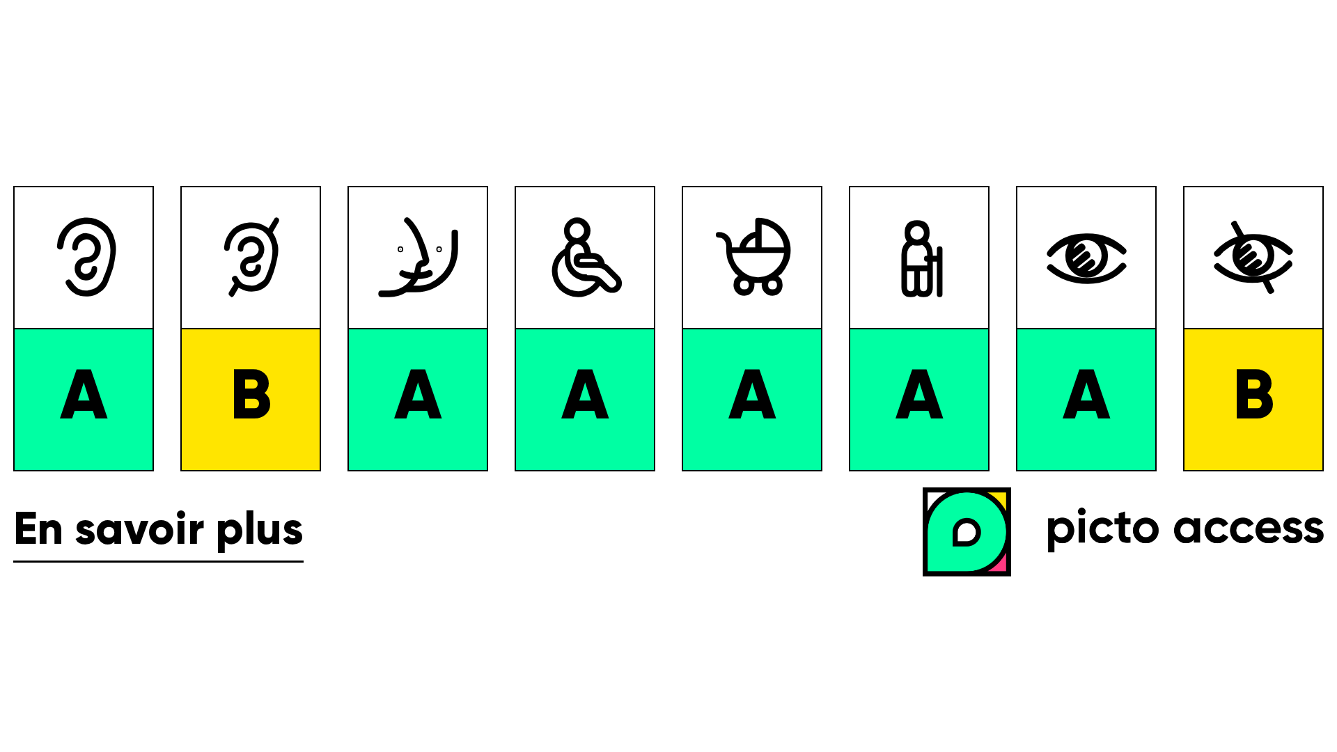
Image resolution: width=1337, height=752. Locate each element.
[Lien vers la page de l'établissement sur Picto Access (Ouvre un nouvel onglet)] (1130, 533)
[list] (668, 329)
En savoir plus (158, 531)
